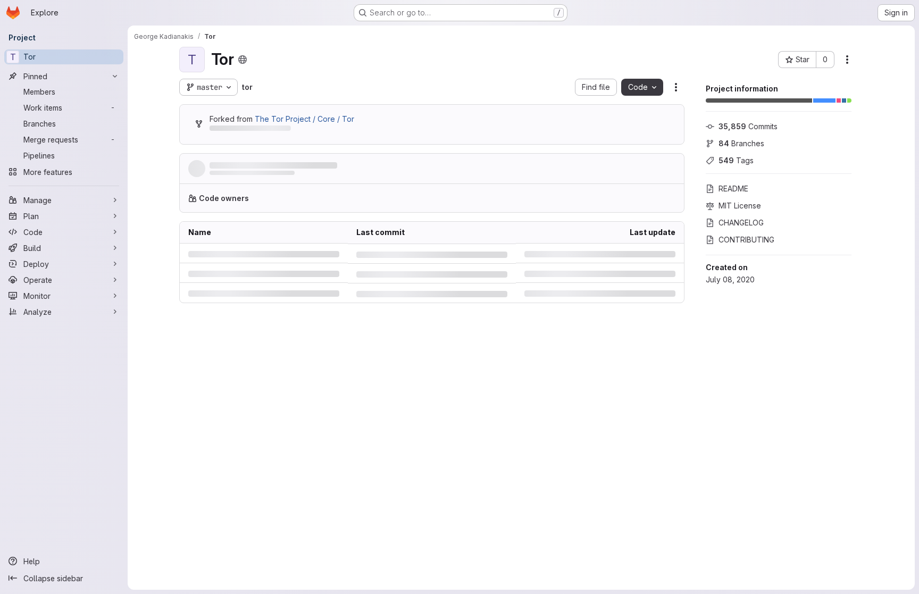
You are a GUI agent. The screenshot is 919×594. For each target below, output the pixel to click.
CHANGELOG (741, 222)
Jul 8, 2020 (337, 176)
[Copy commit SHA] (624, 170)
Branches (741, 143)
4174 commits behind (246, 130)
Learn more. (501, 202)
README (733, 188)
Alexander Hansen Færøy (249, 176)
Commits (748, 126)
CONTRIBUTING (746, 239)
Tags (736, 160)
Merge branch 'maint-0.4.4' (261, 165)
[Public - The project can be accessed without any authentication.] (242, 59)
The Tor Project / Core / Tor (304, 118)
